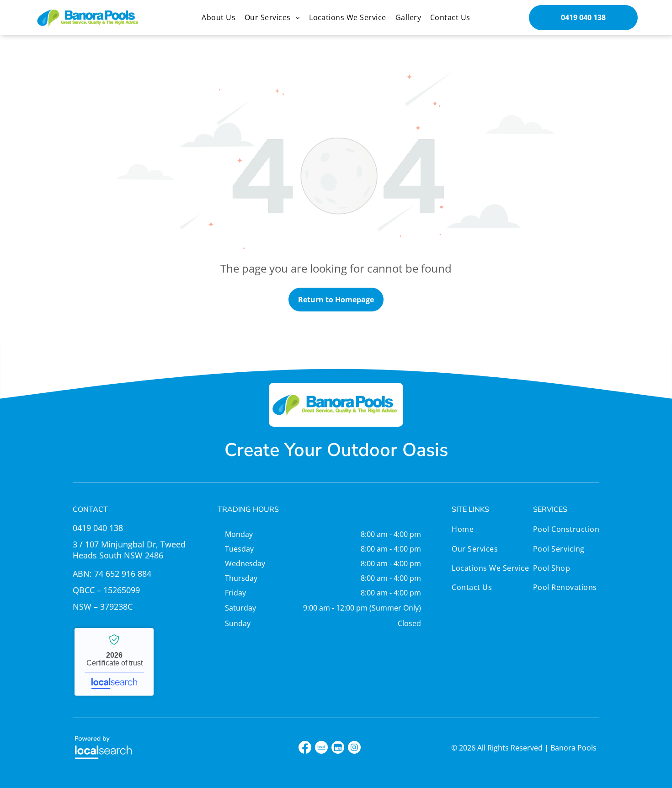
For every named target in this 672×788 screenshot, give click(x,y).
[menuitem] (218, 17)
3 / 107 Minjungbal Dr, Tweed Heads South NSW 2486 (129, 550)
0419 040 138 (98, 527)
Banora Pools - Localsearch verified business (114, 662)
